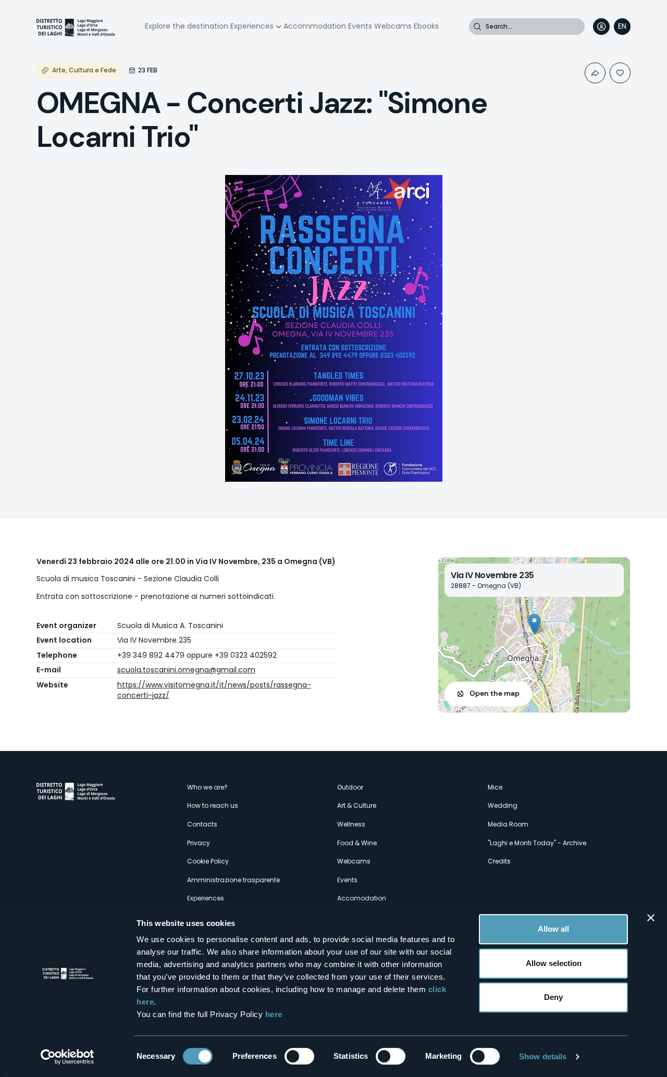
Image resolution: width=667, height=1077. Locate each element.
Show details (542, 1056)
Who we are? (207, 787)
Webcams (393, 26)
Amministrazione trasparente (233, 879)
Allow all (553, 928)
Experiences (252, 26)
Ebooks (426, 26)
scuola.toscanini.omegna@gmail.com (186, 670)
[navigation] (622, 26)
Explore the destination (186, 26)
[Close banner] (650, 917)
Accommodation (314, 26)
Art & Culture (356, 805)
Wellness (351, 824)
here (273, 1014)
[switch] (299, 1056)
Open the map (495, 693)
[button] (534, 624)
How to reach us (212, 805)
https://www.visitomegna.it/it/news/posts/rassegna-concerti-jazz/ (214, 690)
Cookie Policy (208, 861)
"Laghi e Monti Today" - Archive (537, 842)
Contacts (202, 824)
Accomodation (361, 898)
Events (360, 26)
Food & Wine (357, 842)
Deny (553, 997)
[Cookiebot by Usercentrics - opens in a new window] (67, 1057)
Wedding (502, 805)
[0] (620, 72)
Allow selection (554, 963)
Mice (495, 787)
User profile (601, 26)
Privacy (198, 842)
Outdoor (350, 787)
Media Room (508, 824)
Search (477, 26)
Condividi (595, 72)
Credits (499, 861)
